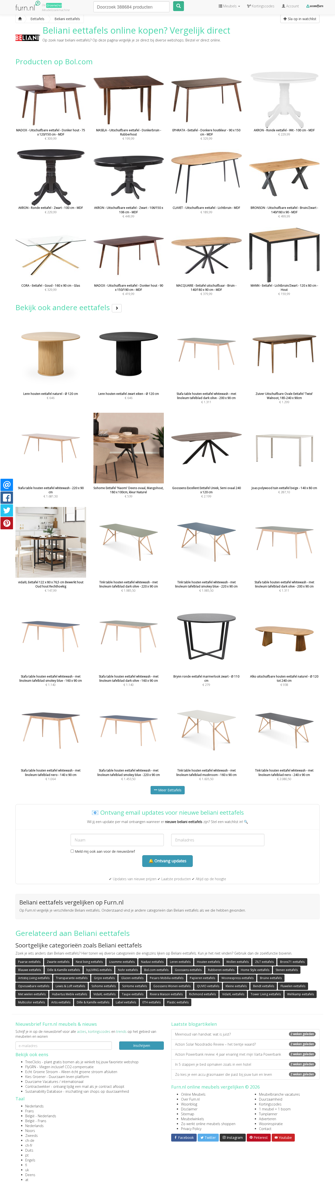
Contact (265, 1128)
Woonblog (189, 1104)
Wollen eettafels (237, 962)
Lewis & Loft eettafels (70, 986)
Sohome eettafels (103, 986)
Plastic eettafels (178, 1002)
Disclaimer (189, 1109)
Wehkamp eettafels (300, 994)
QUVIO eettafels (208, 986)
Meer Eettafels (169, 790)
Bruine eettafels (271, 978)
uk (27, 1170)
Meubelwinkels (192, 1119)
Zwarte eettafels (58, 962)
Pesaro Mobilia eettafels (166, 978)
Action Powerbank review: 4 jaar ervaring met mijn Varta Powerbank (244, 1054)
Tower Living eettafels (266, 994)
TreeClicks (33, 1062)
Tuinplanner (268, 1114)
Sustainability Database (43, 1091)
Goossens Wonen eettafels (172, 986)
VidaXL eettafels (104, 994)
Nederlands (34, 1106)
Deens (30, 1174)
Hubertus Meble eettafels (69, 994)
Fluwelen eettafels (293, 986)
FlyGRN (30, 1066)
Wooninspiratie (271, 1123)
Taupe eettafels (132, 994)
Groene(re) (54, 5)
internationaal (72, 1081)
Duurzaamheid (270, 1099)
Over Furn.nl (190, 1099)
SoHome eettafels (134, 986)
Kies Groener (35, 1076)
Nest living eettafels (89, 962)
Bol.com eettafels (156, 970)
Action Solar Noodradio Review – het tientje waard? (244, 1044)
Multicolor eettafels (31, 1002)
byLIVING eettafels (99, 970)
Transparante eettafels (72, 978)
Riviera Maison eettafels (166, 994)
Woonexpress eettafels (237, 978)
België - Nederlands (40, 1116)
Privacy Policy (191, 1128)
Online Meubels (193, 1094)
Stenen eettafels (287, 970)
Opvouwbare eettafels (33, 986)
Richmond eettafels (202, 994)
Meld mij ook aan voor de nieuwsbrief (104, 851)
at (26, 1179)
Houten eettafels (208, 962)
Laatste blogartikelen (194, 1024)
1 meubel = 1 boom (275, 1109)
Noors (30, 1130)
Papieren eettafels (202, 978)
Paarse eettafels (29, 962)
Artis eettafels (60, 1002)
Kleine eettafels (236, 986)
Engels (30, 1160)
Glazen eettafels (132, 978)
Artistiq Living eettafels (34, 978)
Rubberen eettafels (221, 970)
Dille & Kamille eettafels (63, 970)
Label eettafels (126, 1002)
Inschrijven (141, 1045)
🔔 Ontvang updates (167, 861)
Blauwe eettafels (29, 970)
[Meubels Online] (20, 19)
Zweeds (31, 1135)
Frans (29, 1111)
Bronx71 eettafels (292, 962)
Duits (29, 1150)
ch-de (29, 1140)
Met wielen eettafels (32, 994)
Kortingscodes (270, 1104)
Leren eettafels (180, 962)
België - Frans (35, 1120)
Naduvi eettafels (152, 962)
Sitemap (187, 1114)
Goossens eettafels (188, 970)
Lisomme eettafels (122, 962)
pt (27, 1155)
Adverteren (267, 1119)
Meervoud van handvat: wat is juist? (244, 1034)
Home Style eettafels (255, 970)
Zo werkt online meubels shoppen (208, 1123)
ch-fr (28, 1145)
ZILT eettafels (264, 962)
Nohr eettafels (128, 970)
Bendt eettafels (263, 986)
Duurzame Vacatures (41, 1081)
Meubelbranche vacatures (279, 1094)
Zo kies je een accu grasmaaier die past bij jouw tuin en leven (244, 1074)
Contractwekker (37, 1086)
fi (26, 1165)
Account (292, 6)
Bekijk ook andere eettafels (63, 307)
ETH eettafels (151, 1002)
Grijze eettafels (104, 978)
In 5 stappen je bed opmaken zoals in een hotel (244, 1064)
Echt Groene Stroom (41, 1071)
